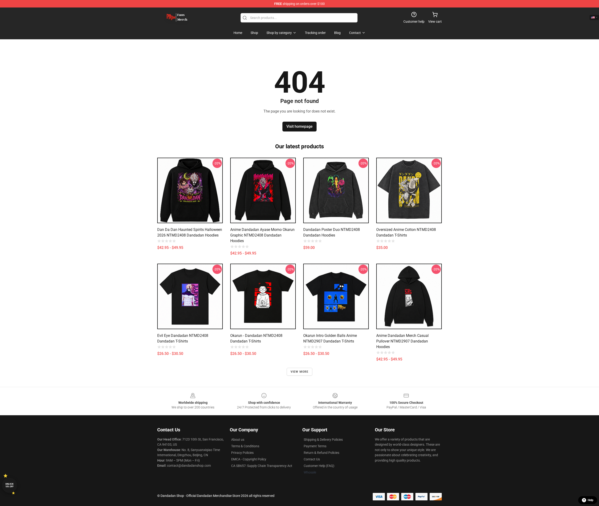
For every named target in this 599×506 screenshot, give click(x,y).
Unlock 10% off (9, 485)
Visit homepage (299, 126)
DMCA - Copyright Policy (248, 459)
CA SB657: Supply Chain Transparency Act (261, 466)
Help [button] (590, 500)
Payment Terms (315, 446)
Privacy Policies (242, 453)
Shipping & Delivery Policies (323, 439)
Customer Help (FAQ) (319, 466)
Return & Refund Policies (321, 453)
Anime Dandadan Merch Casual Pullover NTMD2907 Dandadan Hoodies (402, 341)
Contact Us (312, 459)
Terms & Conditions (245, 446)
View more (300, 371)
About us (237, 439)
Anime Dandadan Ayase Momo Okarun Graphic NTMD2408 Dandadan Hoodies (262, 235)
